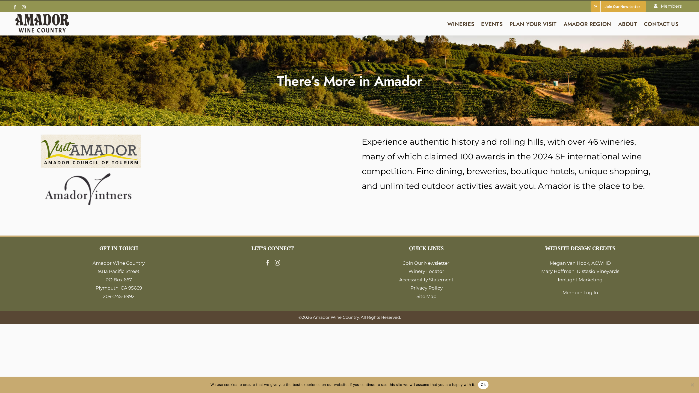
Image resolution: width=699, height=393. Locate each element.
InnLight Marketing (580, 279)
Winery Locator (426, 271)
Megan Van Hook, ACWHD (580, 263)
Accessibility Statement (426, 279)
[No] (692, 385)
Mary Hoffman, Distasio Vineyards (580, 271)
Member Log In (580, 292)
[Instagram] (277, 263)
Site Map (426, 296)
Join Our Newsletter (426, 263)
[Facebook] (268, 263)
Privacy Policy (426, 288)
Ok (483, 384)
